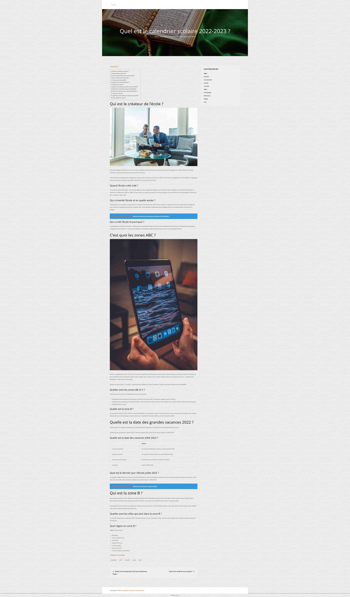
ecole (120, 560)
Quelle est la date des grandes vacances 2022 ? (125, 86)
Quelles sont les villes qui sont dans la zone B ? (126, 95)
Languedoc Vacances (127, 590)
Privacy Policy (139, 590)
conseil (206, 83)
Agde (205, 73)
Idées (205, 89)
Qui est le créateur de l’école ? (120, 71)
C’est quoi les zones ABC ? (119, 80)
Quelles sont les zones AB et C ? (121, 82)
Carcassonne (208, 80)
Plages (206, 99)
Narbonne (207, 95)
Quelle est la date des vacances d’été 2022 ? (124, 89)
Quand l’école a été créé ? (119, 73)
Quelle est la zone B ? (118, 84)
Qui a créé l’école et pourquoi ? (120, 78)
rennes (134, 560)
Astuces (206, 76)
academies (114, 560)
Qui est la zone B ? (118, 93)
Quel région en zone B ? (119, 97)
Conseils (206, 86)
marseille (127, 560)
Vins (205, 102)
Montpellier (121, 555)
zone (140, 560)
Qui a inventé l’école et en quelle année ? (123, 75)
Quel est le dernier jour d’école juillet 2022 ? (125, 91)
